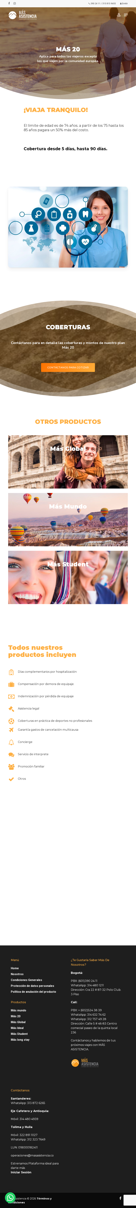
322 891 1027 (28, 1135)
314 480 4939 (28, 1119)
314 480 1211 (95, 985)
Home (15, 968)
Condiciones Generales (26, 980)
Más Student (19, 1034)
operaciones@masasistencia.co (32, 1155)
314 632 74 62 (96, 1014)
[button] (126, 15)
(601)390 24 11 (87, 981)
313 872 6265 (36, 1103)
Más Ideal (17, 1028)
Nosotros (17, 974)
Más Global (18, 1022)
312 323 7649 (35, 1139)
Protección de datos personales (32, 986)
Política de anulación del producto (33, 991)
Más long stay (20, 1039)
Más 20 (15, 1016)
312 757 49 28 (96, 1019)
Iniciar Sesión (21, 1172)
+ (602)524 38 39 (90, 1010)
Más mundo (18, 1010)
